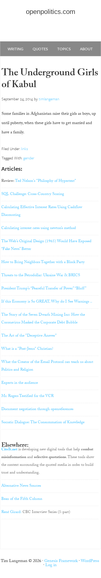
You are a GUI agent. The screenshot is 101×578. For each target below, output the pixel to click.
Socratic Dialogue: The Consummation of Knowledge (42, 422)
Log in (51, 565)
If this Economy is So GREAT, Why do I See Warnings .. (46, 302)
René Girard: (11, 512)
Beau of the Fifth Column (21, 499)
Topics (64, 49)
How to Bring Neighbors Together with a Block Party (43, 262)
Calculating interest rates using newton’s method (38, 228)
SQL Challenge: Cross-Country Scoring (32, 194)
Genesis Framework (61, 561)
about (86, 49)
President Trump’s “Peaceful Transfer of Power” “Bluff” (43, 289)
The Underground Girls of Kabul (50, 80)
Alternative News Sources (21, 486)
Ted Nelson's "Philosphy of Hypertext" (45, 181)
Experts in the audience (19, 383)
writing (15, 49)
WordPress (90, 561)
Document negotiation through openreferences (37, 409)
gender (28, 158)
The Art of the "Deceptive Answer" (29, 336)
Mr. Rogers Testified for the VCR (27, 396)
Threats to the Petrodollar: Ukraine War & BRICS (40, 275)
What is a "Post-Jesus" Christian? (27, 349)
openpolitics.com (50, 11)
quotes (40, 49)
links (24, 148)
